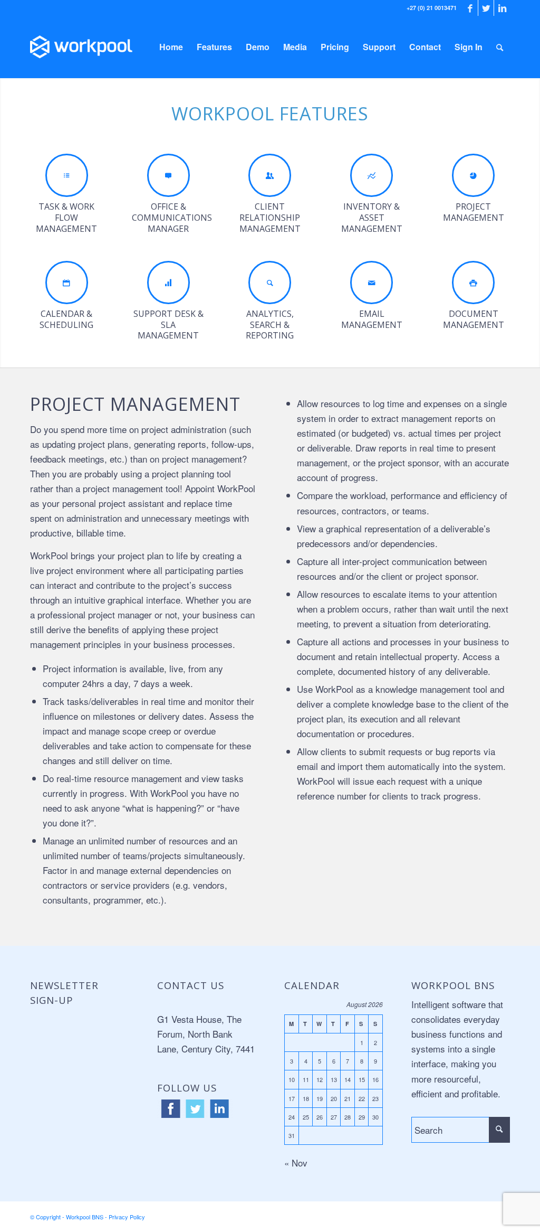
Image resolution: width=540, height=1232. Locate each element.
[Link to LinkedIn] (502, 8)
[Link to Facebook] (470, 8)
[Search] (499, 47)
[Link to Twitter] (486, 8)
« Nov (295, 1162)
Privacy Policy (127, 1216)
